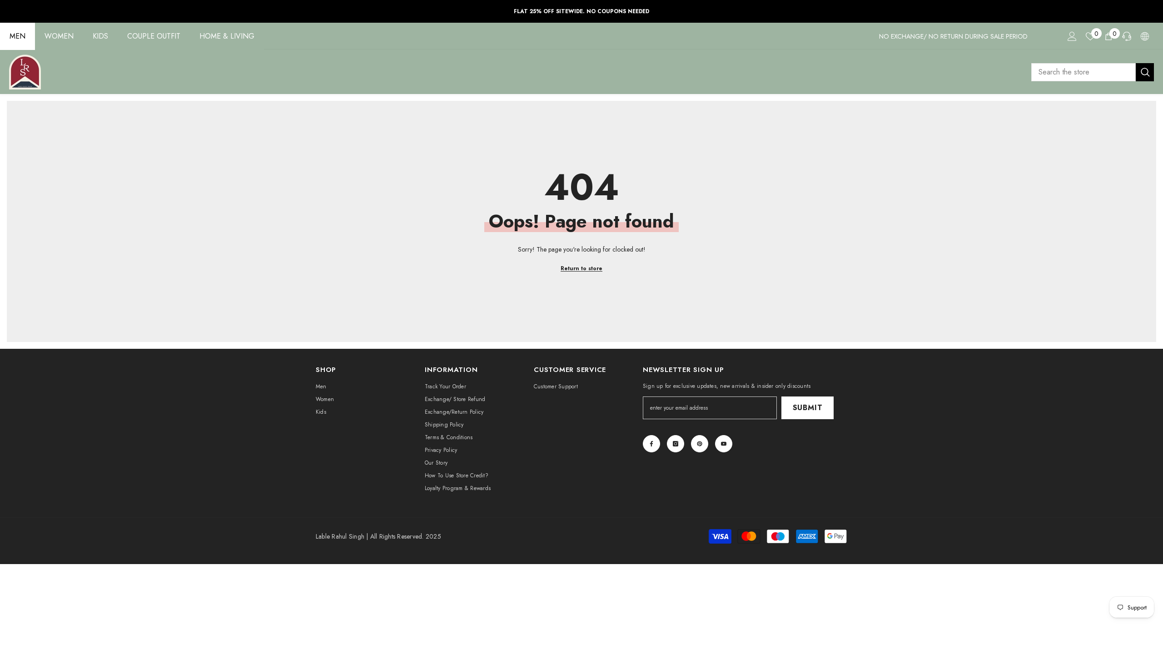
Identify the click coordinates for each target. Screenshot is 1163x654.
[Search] (1092, 72)
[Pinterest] (699, 443)
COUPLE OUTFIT (153, 36)
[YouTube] (723, 443)
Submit (808, 407)
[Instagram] (675, 443)
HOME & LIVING (226, 36)
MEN (17, 36)
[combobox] (1083, 72)
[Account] (1072, 36)
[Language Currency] (1144, 36)
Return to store (581, 268)
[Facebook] (651, 443)
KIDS (100, 36)
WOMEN (59, 36)
